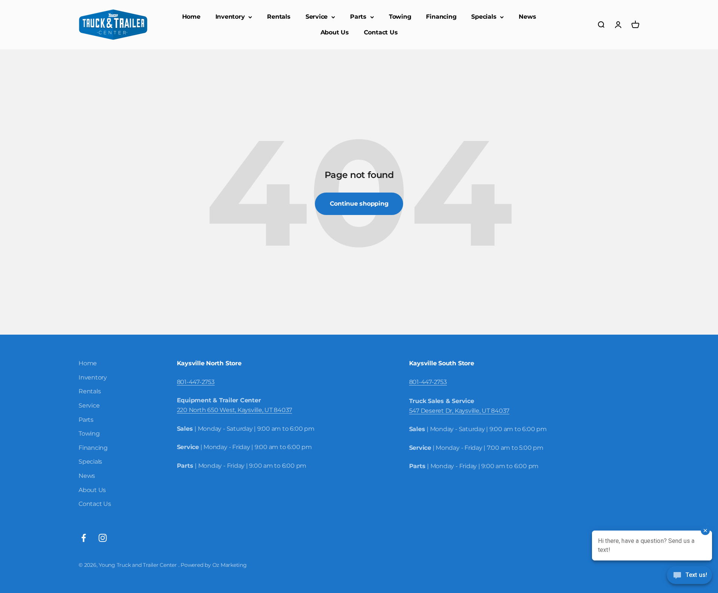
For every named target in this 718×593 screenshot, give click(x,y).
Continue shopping (359, 203)
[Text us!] (689, 576)
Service (317, 16)
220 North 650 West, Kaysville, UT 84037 (234, 410)
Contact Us (381, 32)
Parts (358, 16)
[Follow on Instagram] (103, 538)
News (527, 16)
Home (191, 16)
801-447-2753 (196, 381)
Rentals (278, 16)
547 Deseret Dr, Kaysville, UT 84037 (459, 410)
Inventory (230, 16)
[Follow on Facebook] (84, 538)
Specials (483, 16)
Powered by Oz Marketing (213, 565)
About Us (334, 32)
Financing (441, 16)
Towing (400, 16)
